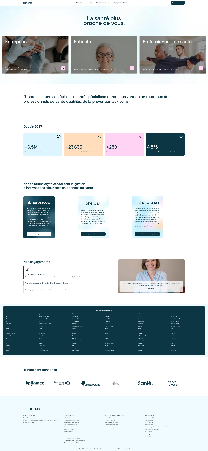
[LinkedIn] (149, 434)
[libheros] (27, 3)
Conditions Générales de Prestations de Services (105, 448)
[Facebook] (146, 434)
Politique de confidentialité (124, 448)
